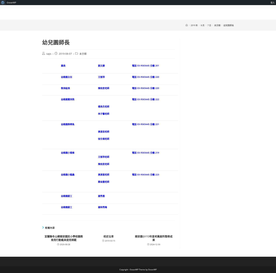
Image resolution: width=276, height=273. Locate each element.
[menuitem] (3, 2)
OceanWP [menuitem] (11, 2)
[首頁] (187, 25)
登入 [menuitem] (273, 2)
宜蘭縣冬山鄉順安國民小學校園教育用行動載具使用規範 (64, 238)
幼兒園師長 (228, 25)
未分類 (83, 53)
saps (48, 53)
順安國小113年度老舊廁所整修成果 (153, 238)
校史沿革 (108, 236)
